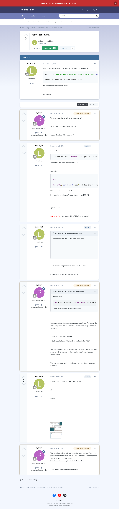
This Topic (88, 16)
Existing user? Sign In (90, 10)
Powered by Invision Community (59, 505)
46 (38, 133)
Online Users (37, 22)
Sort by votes (82, 104)
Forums (63, 22)
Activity (34, 16)
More (43, 16)
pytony (39, 113)
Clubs (72, 22)
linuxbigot (49, 41)
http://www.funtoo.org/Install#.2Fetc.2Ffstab (67, 461)
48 (32, 83)
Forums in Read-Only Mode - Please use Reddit (58, 3)
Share (37, 48)
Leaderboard (24, 22)
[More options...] (95, 63)
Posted (50, 64)
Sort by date (93, 104)
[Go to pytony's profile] (39, 120)
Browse (24, 16)
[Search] (96, 16)
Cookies (59, 501)
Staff (47, 22)
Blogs (55, 22)
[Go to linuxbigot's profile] (34, 42)
